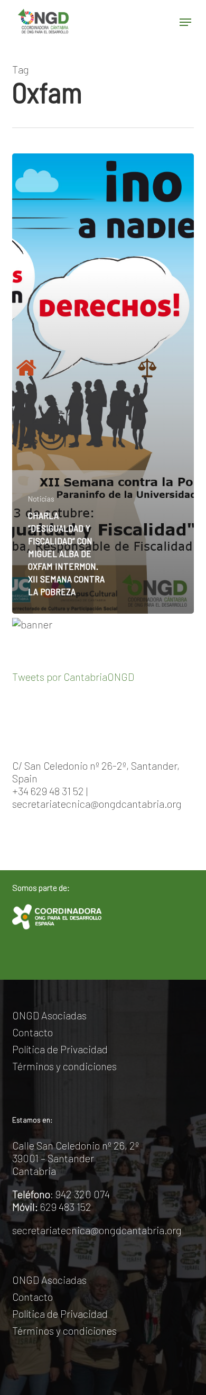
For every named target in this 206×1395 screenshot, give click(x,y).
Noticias (41, 498)
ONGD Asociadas (49, 1015)
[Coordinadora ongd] (56, 916)
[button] (185, 22)
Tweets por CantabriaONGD (73, 676)
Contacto (32, 1032)
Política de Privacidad (60, 1049)
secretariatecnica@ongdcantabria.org (97, 1230)
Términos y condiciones (64, 1066)
